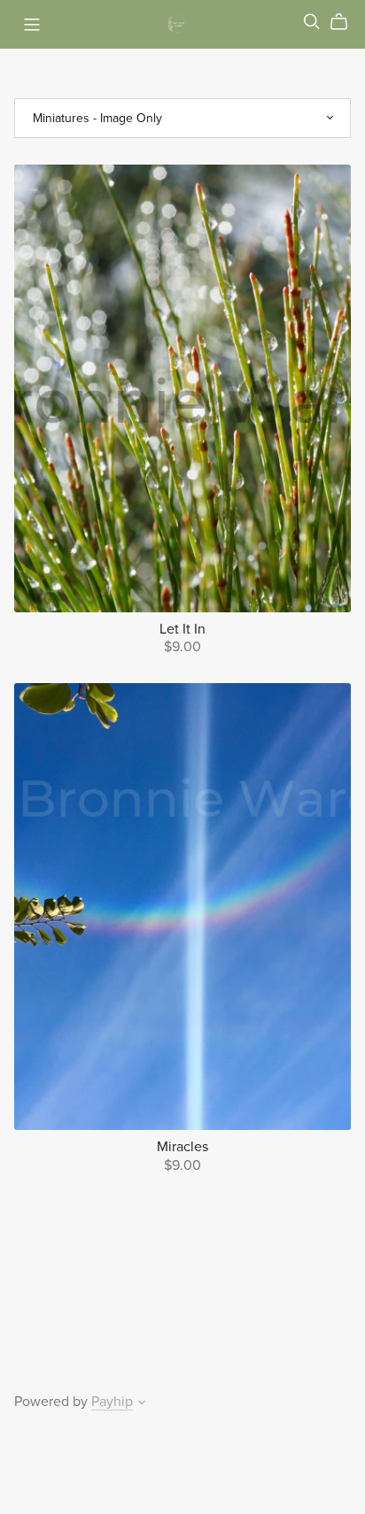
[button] (141, 1404)
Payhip (112, 1401)
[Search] (312, 21)
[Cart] (346, 22)
